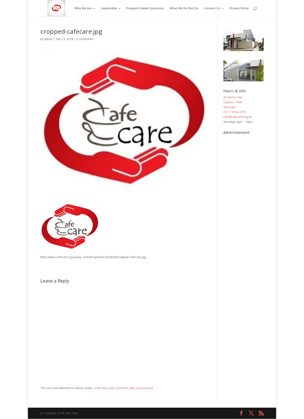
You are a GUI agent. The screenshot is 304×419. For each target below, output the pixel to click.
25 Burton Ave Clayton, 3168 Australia (233, 102)
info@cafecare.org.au (237, 117)
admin (48, 39)
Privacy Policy (239, 8)
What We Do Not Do (184, 8)
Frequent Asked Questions (145, 8)
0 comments (85, 39)
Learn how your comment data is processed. (123, 388)
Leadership (109, 8)
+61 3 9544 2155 (234, 112)
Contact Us (212, 8)
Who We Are (83, 8)
